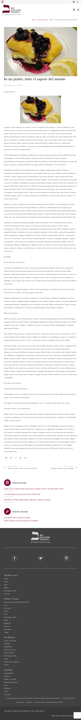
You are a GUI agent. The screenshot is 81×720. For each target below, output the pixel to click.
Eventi (6, 579)
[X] (77, 2)
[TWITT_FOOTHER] (40, 558)
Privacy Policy (20, 702)
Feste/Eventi (8, 647)
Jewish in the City (10, 650)
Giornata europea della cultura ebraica (16, 602)
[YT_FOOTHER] (66, 558)
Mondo (6, 588)
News (6, 685)
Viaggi (6, 632)
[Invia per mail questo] (6, 457)
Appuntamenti (8, 673)
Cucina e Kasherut (10, 640)
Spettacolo (7, 623)
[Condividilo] (11, 457)
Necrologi (7, 694)
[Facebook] (74, 2)
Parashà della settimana (11, 662)
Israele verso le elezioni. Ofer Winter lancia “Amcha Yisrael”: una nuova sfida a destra (33, 489)
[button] (2, 1)
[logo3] (12, 9)
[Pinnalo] (25, 457)
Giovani (6, 676)
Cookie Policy (29, 702)
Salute (6, 620)
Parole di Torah (9, 653)
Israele (6, 581)
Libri (21, 85)
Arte (5, 605)
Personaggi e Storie (10, 591)
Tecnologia (7, 629)
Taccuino (7, 594)
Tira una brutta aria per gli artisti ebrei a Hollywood (22, 494)
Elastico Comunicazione (70, 716)
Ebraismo (7, 644)
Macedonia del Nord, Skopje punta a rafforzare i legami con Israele (27, 500)
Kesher (6, 665)
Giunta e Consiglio (10, 679)
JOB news (7, 688)
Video (6, 659)
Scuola (6, 691)
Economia (7, 608)
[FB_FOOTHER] (14, 558)
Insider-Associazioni (10, 682)
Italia (5, 585)
